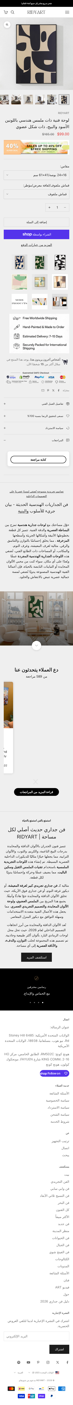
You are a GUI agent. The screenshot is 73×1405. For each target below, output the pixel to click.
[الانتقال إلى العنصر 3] (40, 99)
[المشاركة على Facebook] (58, 390)
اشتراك (59, 1349)
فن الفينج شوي (59, 1252)
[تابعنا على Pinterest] (38, 1362)
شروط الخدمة (60, 1121)
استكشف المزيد (36, 957)
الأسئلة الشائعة (59, 1093)
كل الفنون (62, 1210)
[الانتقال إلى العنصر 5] (16, 99)
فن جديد (63, 1224)
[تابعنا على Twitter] (58, 1362)
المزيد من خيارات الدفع (36, 245)
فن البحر (63, 1203)
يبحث (65, 1155)
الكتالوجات (62, 1259)
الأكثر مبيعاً (62, 1217)
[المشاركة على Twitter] (53, 390)
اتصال (65, 1148)
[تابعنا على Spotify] (19, 1362)
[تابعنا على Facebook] (67, 1362)
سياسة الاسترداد (58, 1107)
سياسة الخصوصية (57, 1100)
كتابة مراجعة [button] (38, 459)
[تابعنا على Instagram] (48, 1362)
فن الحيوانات (60, 1238)
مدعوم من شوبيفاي (27, 1380)
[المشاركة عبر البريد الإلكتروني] (42, 390)
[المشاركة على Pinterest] (48, 390)
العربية (20, 1372)
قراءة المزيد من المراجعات (36, 792)
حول (66, 1294)
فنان (66, 1280)
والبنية (23, 510)
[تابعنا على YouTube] (28, 1362)
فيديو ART (62, 1287)
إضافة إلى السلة (36, 222)
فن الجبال (62, 1245)
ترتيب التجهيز (60, 1141)
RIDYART (63, 113)
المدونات (63, 1266)
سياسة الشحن (59, 1114)
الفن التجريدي (60, 1181)
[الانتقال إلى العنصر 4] (28, 99)
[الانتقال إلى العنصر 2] (52, 99)
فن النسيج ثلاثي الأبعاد (54, 1196)
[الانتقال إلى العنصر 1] (64, 99)
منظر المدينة (60, 1231)
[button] (37, 781)
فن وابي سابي (59, 1189)
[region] (36, 986)
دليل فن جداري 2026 (54, 1301)
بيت (66, 1174)
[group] (36, 618)
